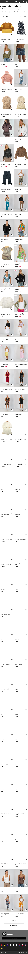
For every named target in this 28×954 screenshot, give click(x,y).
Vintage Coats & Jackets (16, 11)
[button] (2, 945)
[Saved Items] (23, 1)
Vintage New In (4, 11)
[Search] (16, 1)
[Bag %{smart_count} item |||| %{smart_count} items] (26, 1)
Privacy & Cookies (20, 952)
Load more (14, 925)
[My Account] (19, 1)
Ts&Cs (26, 952)
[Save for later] (12, 34)
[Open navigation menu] (2, 1)
